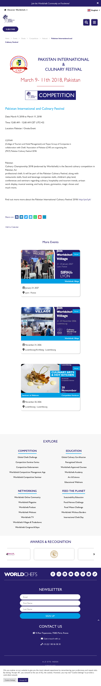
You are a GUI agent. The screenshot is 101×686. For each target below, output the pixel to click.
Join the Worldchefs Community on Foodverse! (50, 3)
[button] (17, 217)
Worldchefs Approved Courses (74, 467)
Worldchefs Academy (73, 472)
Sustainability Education (74, 497)
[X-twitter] (76, 574)
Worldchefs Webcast (27, 512)
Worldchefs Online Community (27, 497)
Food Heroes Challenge (73, 502)
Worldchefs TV (27, 517)
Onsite (23, 38)
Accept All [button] (23, 680)
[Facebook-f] (52, 574)
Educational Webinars (74, 482)
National (44, 38)
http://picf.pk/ (85, 199)
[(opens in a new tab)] (39, 554)
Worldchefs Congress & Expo (27, 527)
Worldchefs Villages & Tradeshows (27, 522)
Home (7, 38)
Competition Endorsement (27, 467)
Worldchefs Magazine (27, 502)
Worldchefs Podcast (27, 507)
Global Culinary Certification (74, 457)
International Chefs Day (74, 517)
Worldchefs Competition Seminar (27, 477)
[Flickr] (88, 574)
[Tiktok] (94, 574)
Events (15, 38)
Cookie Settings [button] (10, 680)
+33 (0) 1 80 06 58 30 (51, 644)
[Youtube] (71, 574)
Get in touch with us (51, 638)
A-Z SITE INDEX (50, 661)
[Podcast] (82, 574)
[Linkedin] (64, 574)
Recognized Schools (73, 462)
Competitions (33, 38)
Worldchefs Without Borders (73, 512)
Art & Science (74, 477)
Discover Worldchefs (16, 9)
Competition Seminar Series (27, 462)
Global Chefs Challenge (27, 457)
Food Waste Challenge (73, 507)
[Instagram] (59, 574)
